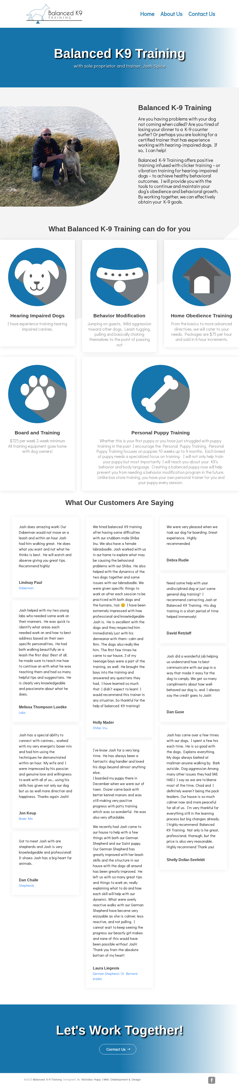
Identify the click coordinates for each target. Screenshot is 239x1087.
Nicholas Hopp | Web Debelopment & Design (111, 1079)
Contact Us (202, 14)
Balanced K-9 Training (47, 1079)
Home (147, 14)
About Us (172, 14)
